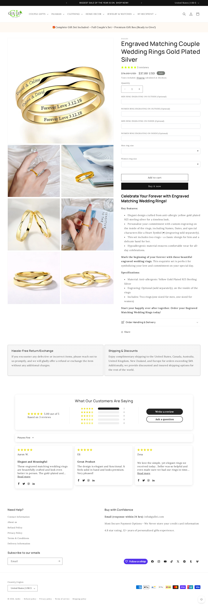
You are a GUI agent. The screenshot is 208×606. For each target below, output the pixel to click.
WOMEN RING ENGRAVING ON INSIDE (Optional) (144, 133)
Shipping (141, 78)
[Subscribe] (59, 561)
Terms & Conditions (18, 538)
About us (12, 522)
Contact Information (19, 517)
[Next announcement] (141, 3)
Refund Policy (15, 527)
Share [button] (127, 332)
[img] (25, 449)
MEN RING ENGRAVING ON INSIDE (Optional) (142, 121)
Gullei (17, 599)
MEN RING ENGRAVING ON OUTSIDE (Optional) (143, 96)
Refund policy (30, 599)
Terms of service (62, 599)
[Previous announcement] (66, 3)
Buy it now (154, 186)
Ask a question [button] (164, 419)
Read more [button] (24, 476)
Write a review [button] (164, 411)
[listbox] (160, 151)
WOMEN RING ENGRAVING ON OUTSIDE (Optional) (145, 109)
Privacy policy (45, 599)
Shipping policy (79, 599)
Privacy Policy (15, 533)
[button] (38, 14)
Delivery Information (19, 543)
